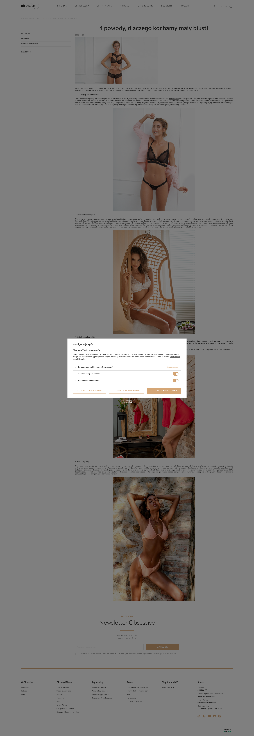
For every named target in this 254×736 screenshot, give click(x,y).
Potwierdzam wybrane (89, 391)
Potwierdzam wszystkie (164, 391)
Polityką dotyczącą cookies (133, 354)
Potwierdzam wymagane (126, 391)
